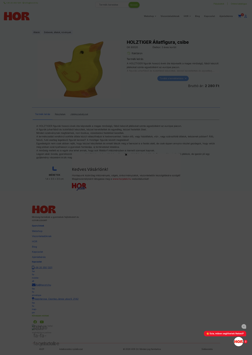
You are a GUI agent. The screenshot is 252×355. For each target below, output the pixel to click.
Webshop (149, 16)
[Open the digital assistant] (238, 341)
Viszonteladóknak (170, 16)
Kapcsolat (209, 16)
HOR (186, 16)
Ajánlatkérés (226, 16)
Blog (197, 16)
